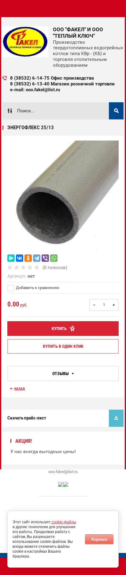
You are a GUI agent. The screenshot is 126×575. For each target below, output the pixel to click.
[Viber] (45, 258)
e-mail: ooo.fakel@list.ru (35, 89)
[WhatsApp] (53, 258)
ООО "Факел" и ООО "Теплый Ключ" (78, 32)
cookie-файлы (63, 522)
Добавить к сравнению (37, 287)
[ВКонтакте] (19, 258)
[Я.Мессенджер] (11, 258)
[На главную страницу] (25, 41)
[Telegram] (36, 258)
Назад (19, 389)
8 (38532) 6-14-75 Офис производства (52, 78)
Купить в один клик (63, 346)
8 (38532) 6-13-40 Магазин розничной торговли (62, 84)
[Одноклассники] (28, 258)
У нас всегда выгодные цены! (43, 451)
